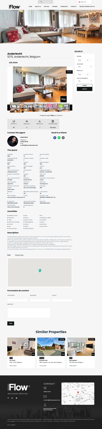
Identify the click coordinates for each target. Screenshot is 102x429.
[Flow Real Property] (14, 7)
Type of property (82, 78)
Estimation (64, 6)
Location (80, 64)
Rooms (79, 56)
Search (84, 89)
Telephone (33, 295)
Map (9, 255)
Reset (85, 85)
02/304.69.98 (24, 141)
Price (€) (80, 70)
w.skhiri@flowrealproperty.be (29, 145)
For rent (55, 6)
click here (13, 421)
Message (10, 304)
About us (38, 6)
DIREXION (13, 424)
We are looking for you (87, 6)
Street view (19, 255)
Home (30, 6)
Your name (10, 295)
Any (79, 66)
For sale (46, 6)
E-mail (54, 295)
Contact (74, 6)
